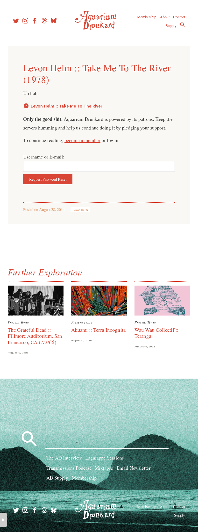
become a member (82, 140)
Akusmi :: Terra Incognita (98, 329)
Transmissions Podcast (68, 468)
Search (182, 24)
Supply (171, 25)
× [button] (3, 520)
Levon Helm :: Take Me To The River (66, 106)
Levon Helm (80, 210)
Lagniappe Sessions (104, 457)
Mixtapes (104, 468)
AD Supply (57, 477)
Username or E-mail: (43, 156)
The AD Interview (64, 457)
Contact (179, 16)
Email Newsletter (134, 468)
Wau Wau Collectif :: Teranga (156, 332)
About (165, 16)
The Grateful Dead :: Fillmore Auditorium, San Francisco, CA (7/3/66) (35, 335)
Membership (146, 16)
